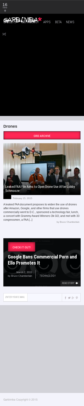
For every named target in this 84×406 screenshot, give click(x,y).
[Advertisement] (42, 70)
